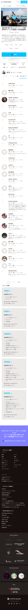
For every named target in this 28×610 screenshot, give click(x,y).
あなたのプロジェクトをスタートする (15, 441)
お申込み (4, 489)
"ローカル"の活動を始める (8, 501)
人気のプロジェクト (6, 477)
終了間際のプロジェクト (7, 481)
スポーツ (4, 467)
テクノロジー (5, 464)
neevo (10, 256)
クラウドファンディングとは (8, 491)
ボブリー (10, 233)
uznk (9, 112)
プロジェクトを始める (21, 5)
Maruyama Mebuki (13, 127)
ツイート (15, 67)
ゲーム (15, 458)
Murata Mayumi (12, 105)
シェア (6, 67)
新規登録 (24, 2)
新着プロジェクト (6, 479)
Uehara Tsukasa (12, 179)
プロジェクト (5, 76)
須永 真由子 (11, 172)
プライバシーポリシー (7, 525)
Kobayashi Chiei (12, 143)
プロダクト (16, 460)
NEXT (19, 282)
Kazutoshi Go (11, 119)
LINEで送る (23, 67)
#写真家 (6, 44)
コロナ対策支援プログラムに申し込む (10, 507)
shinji (9, 186)
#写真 (11, 44)
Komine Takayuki (12, 201)
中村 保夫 (10, 214)
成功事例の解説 (5, 495)
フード (15, 467)
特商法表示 (4, 527)
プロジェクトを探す (7, 5)
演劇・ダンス (4, 462)
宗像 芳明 (10, 150)
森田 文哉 (10, 90)
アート (15, 454)
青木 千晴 (10, 241)
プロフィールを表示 (17, 72)
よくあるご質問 (5, 517)
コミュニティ (5, 460)
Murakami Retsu (12, 271)
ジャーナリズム (5, 469)
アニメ (3, 458)
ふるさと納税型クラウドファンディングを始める (13, 503)
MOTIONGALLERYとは (7, 513)
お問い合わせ (5, 519)
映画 (3, 454)
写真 (18, 32)
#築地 (16, 44)
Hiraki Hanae (11, 83)
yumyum (10, 165)
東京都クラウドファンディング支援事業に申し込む (13, 505)
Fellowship (4, 499)
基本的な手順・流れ (6, 493)
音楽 (15, 456)
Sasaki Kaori (11, 158)
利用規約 (4, 523)
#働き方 (20, 44)
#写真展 (16, 48)
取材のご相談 (5, 521)
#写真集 (11, 48)
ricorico (10, 248)
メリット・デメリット (6, 497)
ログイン (18, 2)
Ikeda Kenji (11, 194)
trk (9, 136)
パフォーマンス (17, 464)
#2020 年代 (4, 515)
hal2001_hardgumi (13, 97)
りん (9, 263)
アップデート (14, 76)
